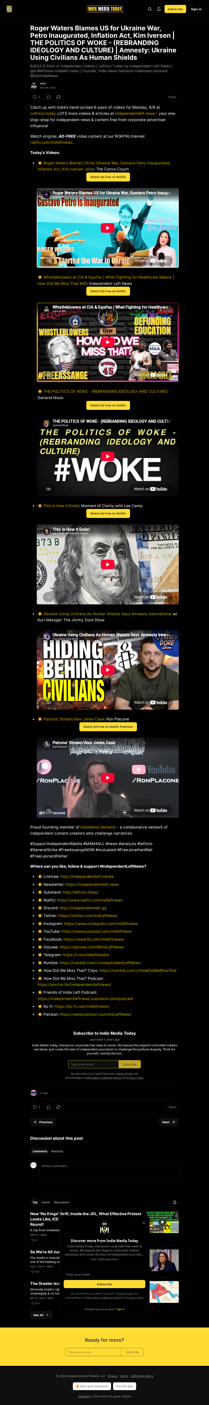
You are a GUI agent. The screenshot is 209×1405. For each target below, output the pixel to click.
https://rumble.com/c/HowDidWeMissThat (138, 970)
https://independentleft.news (92, 884)
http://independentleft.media (87, 876)
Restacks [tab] (57, 1151)
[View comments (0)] (48, 97)
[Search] (150, 9)
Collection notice (142, 1376)
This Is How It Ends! (61, 505)
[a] (162, 1222)
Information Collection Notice (103, 1297)
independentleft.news (135, 113)
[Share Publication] (159, 9)
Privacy (112, 1376)
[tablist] (48, 1151)
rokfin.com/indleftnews (51, 142)
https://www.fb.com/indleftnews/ (93, 939)
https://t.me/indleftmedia (86, 955)
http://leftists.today (80, 892)
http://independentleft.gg (83, 908)
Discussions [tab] (61, 1202)
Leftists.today (43, 113)
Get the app (124, 1386)
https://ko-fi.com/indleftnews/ (82, 1006)
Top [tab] (35, 1202)
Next (166, 1122)
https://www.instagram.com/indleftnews (101, 923)
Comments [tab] (40, 1151)
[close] (143, 1223)
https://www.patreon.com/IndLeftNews (95, 1014)
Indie (43, 83)
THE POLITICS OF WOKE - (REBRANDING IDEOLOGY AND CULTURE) (105, 391)
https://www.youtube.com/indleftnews (96, 931)
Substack (84, 1396)
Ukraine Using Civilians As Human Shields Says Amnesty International (107, 614)
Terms (124, 1376)
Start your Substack (94, 1386)
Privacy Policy (135, 1297)
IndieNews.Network (98, 827)
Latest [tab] (45, 1202)
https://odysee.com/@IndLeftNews (92, 947)
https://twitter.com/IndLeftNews (87, 915)
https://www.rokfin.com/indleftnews (90, 900)
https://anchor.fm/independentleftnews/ (74, 984)
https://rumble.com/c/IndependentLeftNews (100, 962)
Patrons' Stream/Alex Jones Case (73, 719)
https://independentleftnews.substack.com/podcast (85, 998)
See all (38, 1315)
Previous (45, 1122)
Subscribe (175, 9)
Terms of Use (124, 1293)
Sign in (196, 9)
